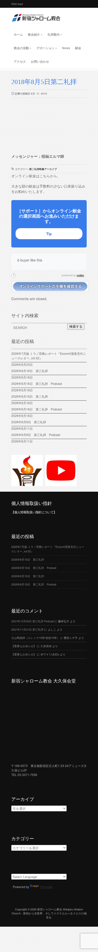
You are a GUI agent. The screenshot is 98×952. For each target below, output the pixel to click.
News (66, 48)
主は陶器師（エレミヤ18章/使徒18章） (35, 638)
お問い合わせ (40, 61)
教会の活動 (22, 48)
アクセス (20, 61)
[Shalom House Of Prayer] (27, 483)
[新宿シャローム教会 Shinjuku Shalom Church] (36, 23)
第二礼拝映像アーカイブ (43, 169)
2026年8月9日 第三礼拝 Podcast (35, 434)
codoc (80, 275)
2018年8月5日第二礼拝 (44, 81)
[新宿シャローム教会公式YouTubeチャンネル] (61, 483)
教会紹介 (35, 34)
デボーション (46, 48)
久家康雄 (46, 646)
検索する (75, 326)
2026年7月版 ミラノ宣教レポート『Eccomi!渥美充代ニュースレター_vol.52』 (48, 355)
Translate (46, 887)
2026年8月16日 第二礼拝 (31, 396)
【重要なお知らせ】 (23, 646)
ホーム (18, 34)
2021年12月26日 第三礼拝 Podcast (32, 621)
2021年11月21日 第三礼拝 (27, 629)
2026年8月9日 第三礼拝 (28, 422)
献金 (78, 48)
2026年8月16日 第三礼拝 (31, 371)
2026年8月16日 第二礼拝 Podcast (36, 409)
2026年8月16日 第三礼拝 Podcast (36, 383)
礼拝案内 (54, 34)
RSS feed (17, 4)
